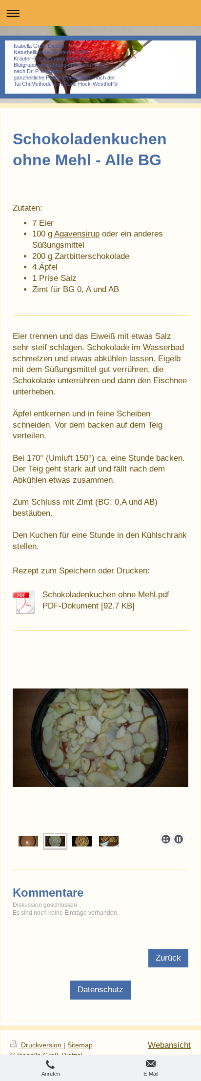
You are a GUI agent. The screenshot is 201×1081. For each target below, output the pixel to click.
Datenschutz (100, 989)
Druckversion (41, 1045)
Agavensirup (77, 233)
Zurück (168, 958)
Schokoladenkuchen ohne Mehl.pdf (105, 594)
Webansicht (169, 1045)
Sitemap (80, 1045)
